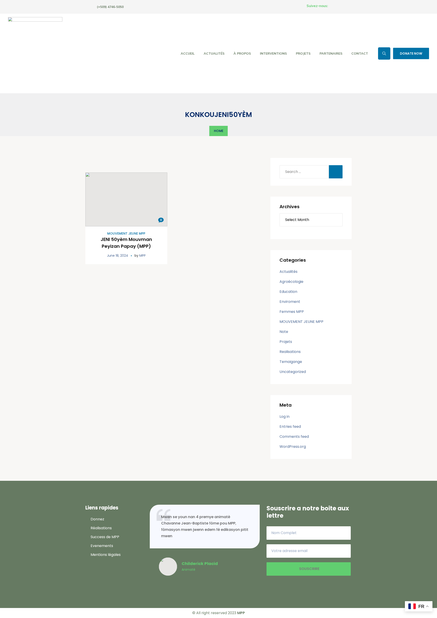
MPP (142, 255)
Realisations (290, 351)
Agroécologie (291, 281)
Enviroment (289, 301)
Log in (284, 416)
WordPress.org (292, 446)
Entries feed (290, 426)
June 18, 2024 (117, 255)
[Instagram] (340, 5)
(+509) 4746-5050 (110, 7)
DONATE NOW (411, 53)
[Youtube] (349, 5)
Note (283, 331)
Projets (285, 341)
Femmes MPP (291, 311)
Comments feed (294, 436)
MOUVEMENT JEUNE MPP (126, 233)
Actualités (288, 271)
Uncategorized (292, 371)
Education (288, 291)
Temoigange (290, 361)
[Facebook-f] (332, 5)
